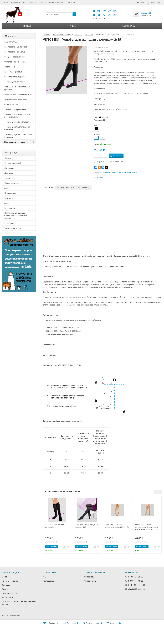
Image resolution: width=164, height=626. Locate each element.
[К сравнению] (64, 546)
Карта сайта (9, 208)
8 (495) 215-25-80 (105, 11)
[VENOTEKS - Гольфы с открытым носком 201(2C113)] (117, 510)
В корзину (117, 155)
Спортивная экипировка (14, 77)
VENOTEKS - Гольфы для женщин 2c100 (54, 526)
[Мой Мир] (102, 167)
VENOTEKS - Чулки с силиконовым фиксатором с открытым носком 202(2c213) (146, 527)
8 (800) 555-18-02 (105, 15)
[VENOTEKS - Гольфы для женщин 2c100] (57, 510)
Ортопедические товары (15, 62)
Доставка (33, 2)
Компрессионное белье (14, 52)
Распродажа (128, 26)
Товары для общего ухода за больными (17, 128)
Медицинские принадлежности (17, 94)
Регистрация (155, 2)
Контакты (71, 2)
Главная (27, 26)
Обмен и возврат (56, 2)
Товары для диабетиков (14, 82)
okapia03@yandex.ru (136, 589)
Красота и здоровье (13, 72)
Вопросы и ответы (12, 228)
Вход (142, 2)
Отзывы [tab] (85, 187)
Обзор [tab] (50, 187)
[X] (106, 167)
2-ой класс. (107, 172)
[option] (57, 525)
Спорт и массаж (11, 104)
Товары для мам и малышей (16, 122)
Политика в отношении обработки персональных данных (15, 215)
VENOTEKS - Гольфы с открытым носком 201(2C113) (117, 526)
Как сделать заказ (18, 2)
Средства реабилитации (14, 57)
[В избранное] (68, 546)
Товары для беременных (15, 109)
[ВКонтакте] (95, 167)
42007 (101, 177)
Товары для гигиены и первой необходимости (17, 115)
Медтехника (9, 67)
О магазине (9, 168)
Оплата (43, 2)
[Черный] (96, 128)
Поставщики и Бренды (14, 142)
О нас (5, 2)
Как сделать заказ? (12, 163)
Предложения (10, 193)
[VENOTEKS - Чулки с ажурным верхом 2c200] (87, 510)
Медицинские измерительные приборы (17, 88)
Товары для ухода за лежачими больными (18, 135)
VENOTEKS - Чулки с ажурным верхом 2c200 (87, 526)
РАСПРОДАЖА (10, 42)
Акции (73, 26)
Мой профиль (90, 581)
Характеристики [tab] (67, 187)
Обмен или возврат (13, 183)
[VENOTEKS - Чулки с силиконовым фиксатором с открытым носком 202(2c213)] (147, 510)
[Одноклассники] (99, 167)
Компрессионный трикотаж (16, 47)
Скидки (7, 178)
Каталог (12, 36)
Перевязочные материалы (15, 99)
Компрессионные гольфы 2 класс (125, 172)
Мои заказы (89, 577)
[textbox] (61, 14)
